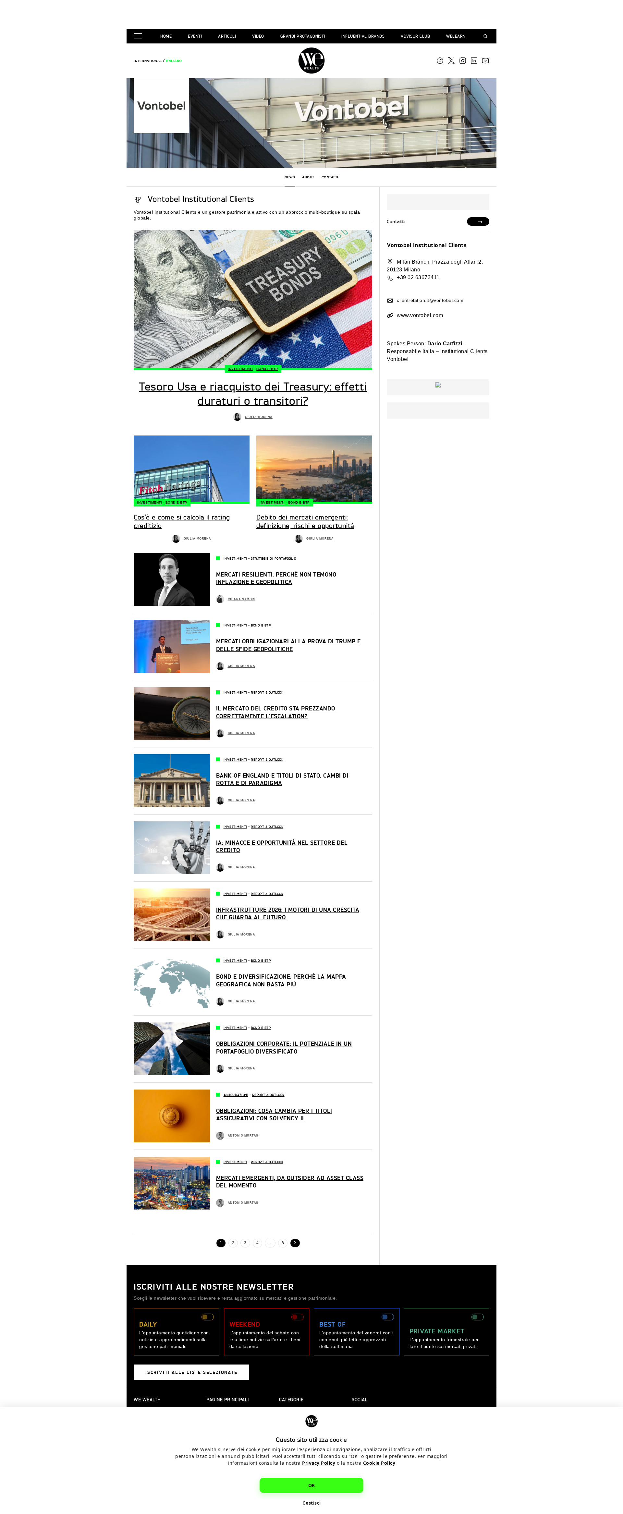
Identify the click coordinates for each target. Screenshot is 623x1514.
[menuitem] (148, 61)
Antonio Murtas (243, 1135)
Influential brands (363, 36)
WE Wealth (311, 60)
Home (166, 36)
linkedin (474, 61)
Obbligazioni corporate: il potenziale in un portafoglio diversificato (284, 1047)
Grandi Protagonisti (302, 36)
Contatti (330, 177)
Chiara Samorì (242, 599)
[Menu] (139, 36)
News (290, 177)
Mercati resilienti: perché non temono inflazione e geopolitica (276, 577)
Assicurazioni (236, 1095)
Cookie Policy (379, 1463)
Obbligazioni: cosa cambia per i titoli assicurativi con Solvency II (274, 1114)
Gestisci (311, 1503)
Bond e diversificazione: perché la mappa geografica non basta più (281, 979)
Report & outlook (267, 692)
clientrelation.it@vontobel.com (430, 300)
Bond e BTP (267, 369)
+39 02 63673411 (418, 277)
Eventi (195, 36)
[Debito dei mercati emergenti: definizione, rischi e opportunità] (314, 469)
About (308, 177)
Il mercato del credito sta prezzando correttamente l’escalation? (275, 711)
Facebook (440, 61)
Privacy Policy (318, 1463)
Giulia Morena (259, 417)
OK (311, 1485)
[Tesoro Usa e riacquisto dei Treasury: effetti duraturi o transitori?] (253, 300)
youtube (485, 61)
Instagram (463, 61)
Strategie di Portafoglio (273, 558)
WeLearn (456, 36)
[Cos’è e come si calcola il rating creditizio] (192, 469)
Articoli (227, 36)
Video (258, 36)
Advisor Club (415, 36)
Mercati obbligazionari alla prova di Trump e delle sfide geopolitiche (288, 644)
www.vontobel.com (420, 315)
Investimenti (240, 369)
